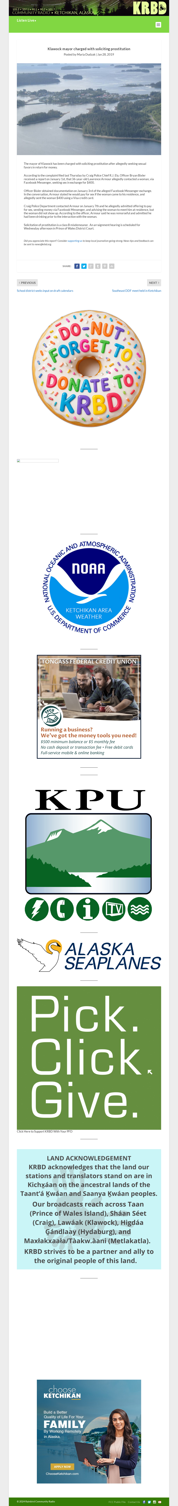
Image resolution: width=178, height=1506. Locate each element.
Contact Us (134, 1501)
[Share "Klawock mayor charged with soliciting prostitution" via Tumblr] (97, 266)
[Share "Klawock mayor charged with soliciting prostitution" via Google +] (90, 266)
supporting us (75, 240)
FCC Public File (117, 1501)
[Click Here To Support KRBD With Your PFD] (89, 1058)
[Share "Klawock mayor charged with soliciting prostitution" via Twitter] (83, 266)
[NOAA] (89, 587)
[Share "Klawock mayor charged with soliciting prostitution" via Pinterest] (104, 266)
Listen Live (25, 20)
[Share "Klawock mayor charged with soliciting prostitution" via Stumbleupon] (111, 266)
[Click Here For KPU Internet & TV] (89, 854)
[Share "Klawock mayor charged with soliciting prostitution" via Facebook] (77, 266)
